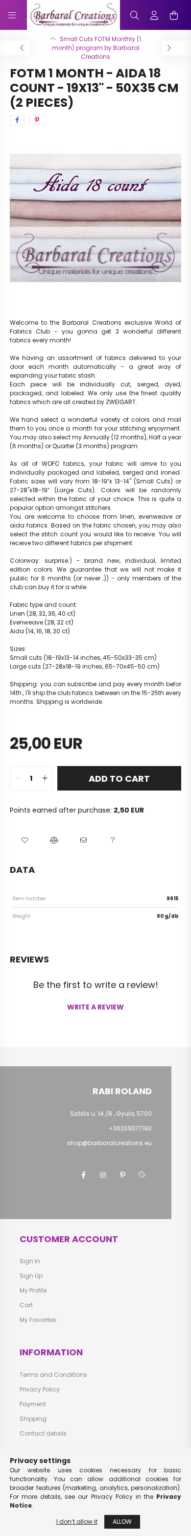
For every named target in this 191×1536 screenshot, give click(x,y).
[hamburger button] (12, 15)
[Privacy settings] (142, 1175)
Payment (33, 1404)
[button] (24, 840)
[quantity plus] (44, 778)
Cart (26, 1305)
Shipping (33, 1419)
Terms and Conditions (53, 1374)
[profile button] (154, 15)
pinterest (122, 1175)
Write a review (95, 1007)
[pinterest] (37, 120)
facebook (83, 1175)
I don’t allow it (76, 1521)
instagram (103, 1175)
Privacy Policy (40, 1389)
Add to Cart (119, 778)
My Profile (33, 1290)
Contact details (43, 1433)
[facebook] (17, 120)
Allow (122, 1521)
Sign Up (31, 1275)
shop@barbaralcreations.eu (109, 1143)
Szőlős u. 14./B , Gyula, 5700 (111, 1113)
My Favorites (38, 1320)
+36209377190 (130, 1128)
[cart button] (174, 15)
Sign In (30, 1261)
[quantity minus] (17, 778)
